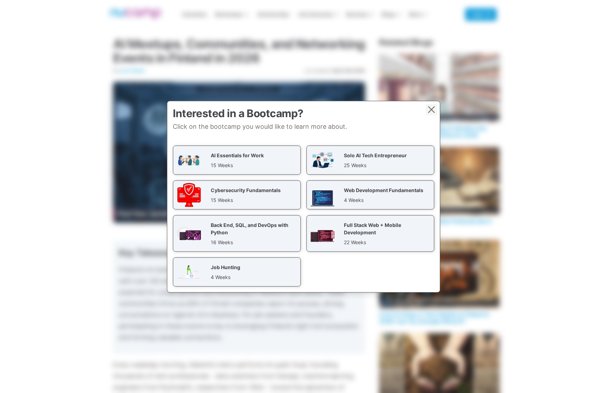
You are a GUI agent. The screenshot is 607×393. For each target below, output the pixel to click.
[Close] (431, 109)
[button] (237, 160)
